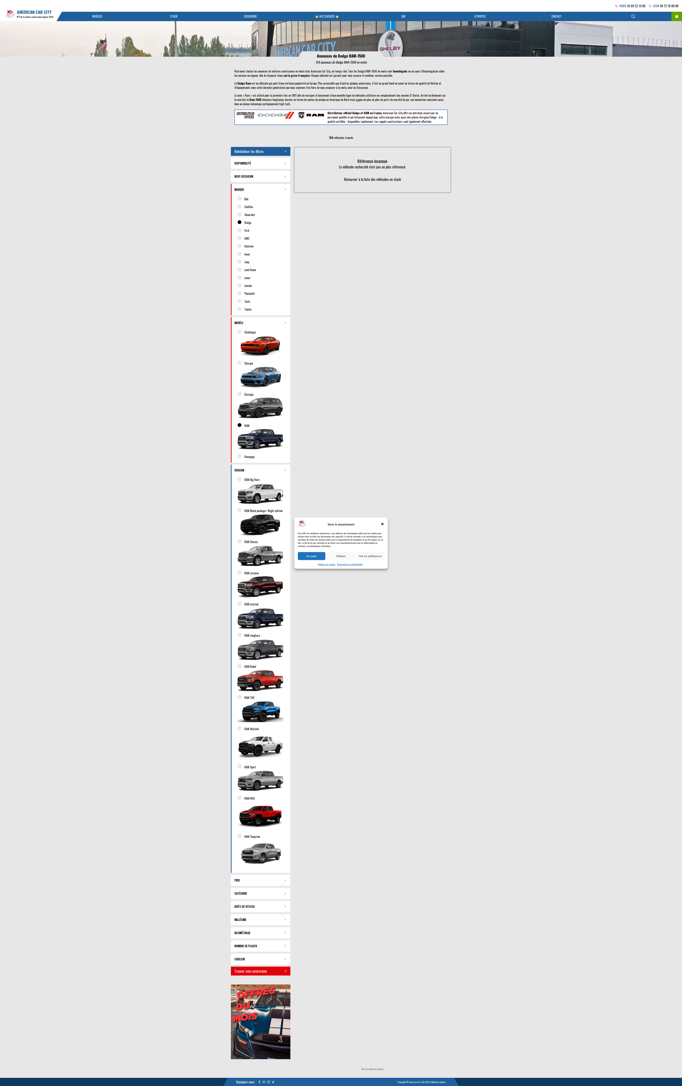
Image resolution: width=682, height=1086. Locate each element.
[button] (382, 524)
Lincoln (248, 286)
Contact (556, 16)
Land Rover (250, 270)
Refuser (341, 555)
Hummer (249, 246)
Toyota (247, 309)
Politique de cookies (326, 564)
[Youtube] (263, 1081)
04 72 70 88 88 (669, 6)
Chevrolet (249, 215)
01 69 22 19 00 (636, 6)
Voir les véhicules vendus (372, 1069)
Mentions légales (438, 1082)
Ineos (247, 254)
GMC (246, 238)
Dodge (247, 222)
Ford (246, 230)
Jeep (246, 262)
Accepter (311, 555)
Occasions (250, 16)
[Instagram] (268, 1081)
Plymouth (249, 293)
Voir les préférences (370, 555)
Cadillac (248, 207)
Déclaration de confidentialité (349, 564)
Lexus (247, 278)
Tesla (247, 301)
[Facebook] (259, 1081)
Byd (246, 199)
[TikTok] (273, 1081)
